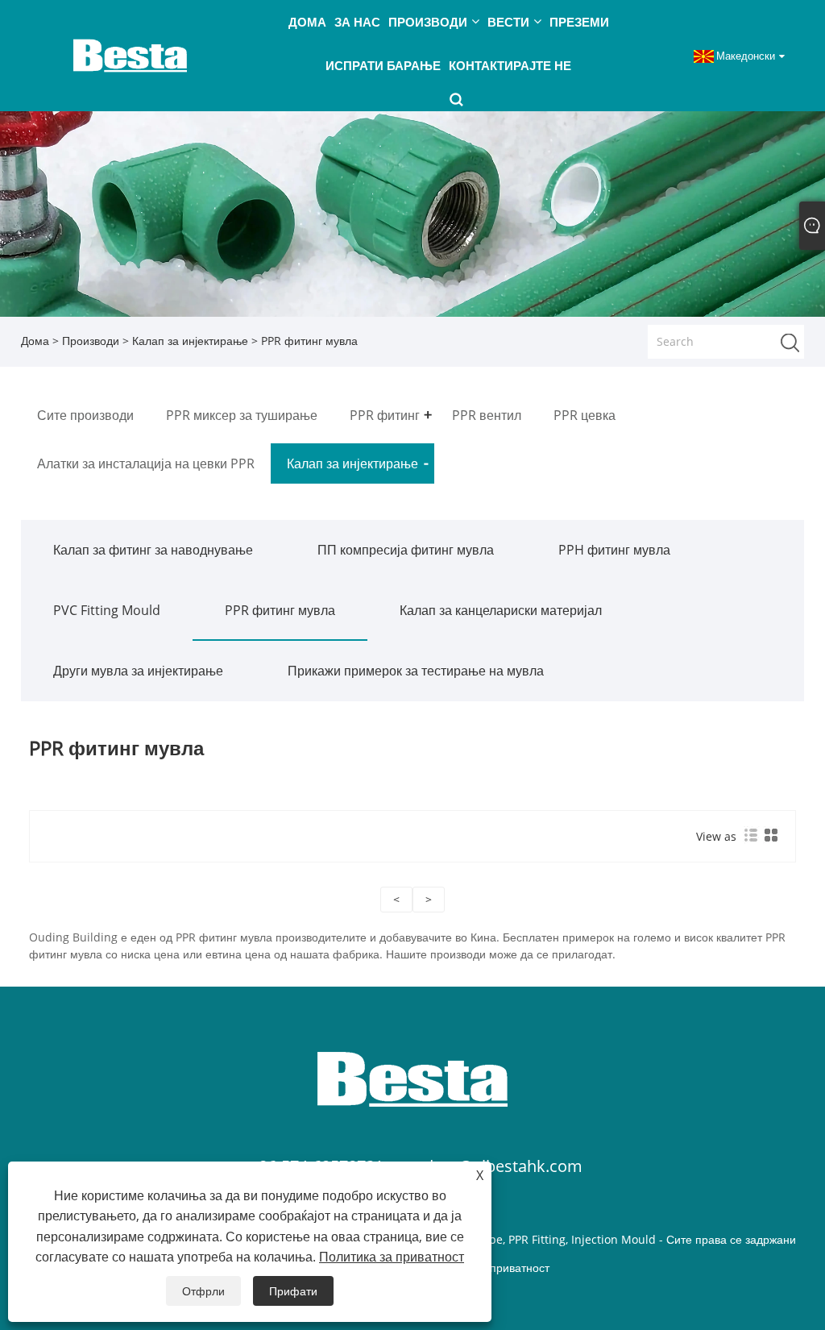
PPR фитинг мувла (280, 610)
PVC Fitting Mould (106, 610)
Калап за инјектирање (190, 340)
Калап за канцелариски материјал (501, 610)
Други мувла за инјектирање (138, 671)
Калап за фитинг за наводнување (153, 550)
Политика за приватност (391, 1257)
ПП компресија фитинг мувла (405, 550)
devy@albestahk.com (503, 1166)
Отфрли (203, 1291)
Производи (90, 340)
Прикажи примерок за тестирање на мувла (416, 671)
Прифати (293, 1291)
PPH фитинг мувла (614, 550)
